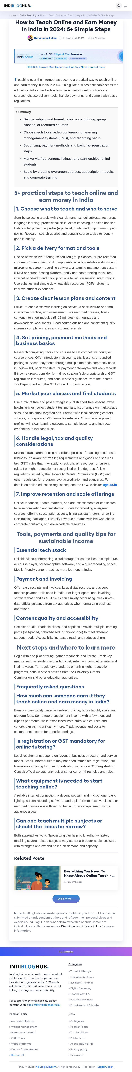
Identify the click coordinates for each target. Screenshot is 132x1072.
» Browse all (16, 1055)
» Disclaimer (75, 1055)
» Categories (76, 1021)
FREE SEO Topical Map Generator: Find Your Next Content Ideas (66, 67)
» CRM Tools (17, 1038)
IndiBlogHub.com (45, 1066)
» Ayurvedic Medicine (21, 1021)
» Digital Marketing (79, 988)
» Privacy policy (77, 1049)
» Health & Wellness (80, 999)
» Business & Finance (80, 982)
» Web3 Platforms (20, 1043)
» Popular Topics (78, 1026)
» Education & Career (81, 977)
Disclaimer (68, 926)
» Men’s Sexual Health (22, 1032)
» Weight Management (23, 1026)
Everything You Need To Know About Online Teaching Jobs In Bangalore (89, 875)
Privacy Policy (91, 926)
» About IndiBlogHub (81, 1043)
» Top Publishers (78, 1032)
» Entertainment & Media (83, 1005)
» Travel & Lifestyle (79, 971)
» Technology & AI (79, 993)
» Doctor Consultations (23, 1049)
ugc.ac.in (110, 485)
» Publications (76, 1038)
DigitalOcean (105, 1066)
